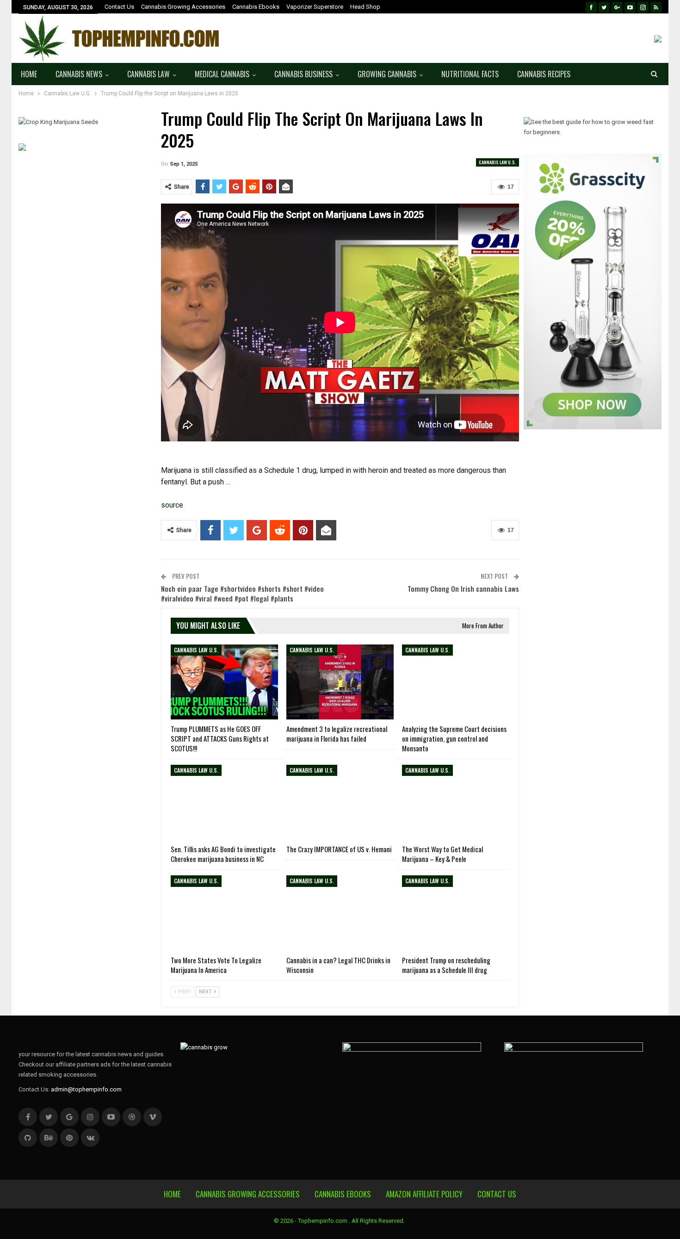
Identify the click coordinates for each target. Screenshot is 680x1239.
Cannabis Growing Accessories (183, 6)
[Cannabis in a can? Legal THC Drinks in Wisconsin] (340, 912)
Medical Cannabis (222, 74)
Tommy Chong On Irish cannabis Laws (463, 588)
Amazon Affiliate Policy (424, 1194)
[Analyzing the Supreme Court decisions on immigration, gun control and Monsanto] (455, 681)
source (172, 505)
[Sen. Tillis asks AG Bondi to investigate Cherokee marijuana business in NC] (224, 802)
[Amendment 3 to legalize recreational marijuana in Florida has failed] (340, 681)
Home (29, 74)
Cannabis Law (148, 74)
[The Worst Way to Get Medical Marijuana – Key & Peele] (455, 802)
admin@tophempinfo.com (86, 1089)
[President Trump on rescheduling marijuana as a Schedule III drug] (455, 912)
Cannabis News (79, 74)
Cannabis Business (303, 74)
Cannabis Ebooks (255, 6)
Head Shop (365, 6)
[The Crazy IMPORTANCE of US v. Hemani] (340, 802)
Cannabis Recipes (543, 74)
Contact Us (119, 6)
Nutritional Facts (470, 74)
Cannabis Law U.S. (497, 162)
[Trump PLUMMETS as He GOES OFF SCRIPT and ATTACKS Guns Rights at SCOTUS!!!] (224, 681)
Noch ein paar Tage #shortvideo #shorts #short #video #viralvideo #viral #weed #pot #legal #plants (242, 593)
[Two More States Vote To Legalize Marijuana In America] (224, 912)
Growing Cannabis (387, 74)
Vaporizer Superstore (314, 6)
